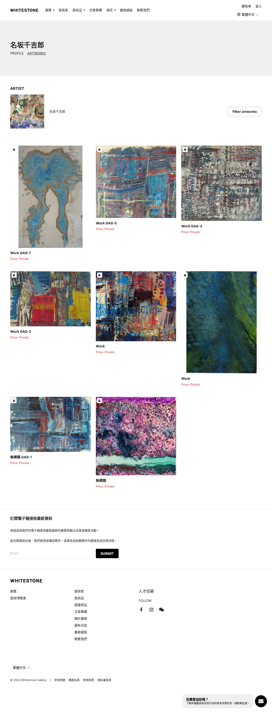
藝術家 (63, 10)
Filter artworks (244, 111)
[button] (248, 15)
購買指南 (74, 680)
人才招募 (146, 591)
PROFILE (17, 53)
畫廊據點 (126, 10)
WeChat (161, 609)
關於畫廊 (81, 619)
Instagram (151, 609)
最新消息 (80, 625)
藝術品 (79, 598)
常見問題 (59, 680)
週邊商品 (80, 605)
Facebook (141, 609)
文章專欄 (95, 10)
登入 (258, 6)
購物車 (246, 6)
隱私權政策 (104, 680)
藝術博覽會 (18, 598)
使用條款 (88, 680)
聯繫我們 (143, 10)
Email (14, 553)
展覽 (13, 591)
